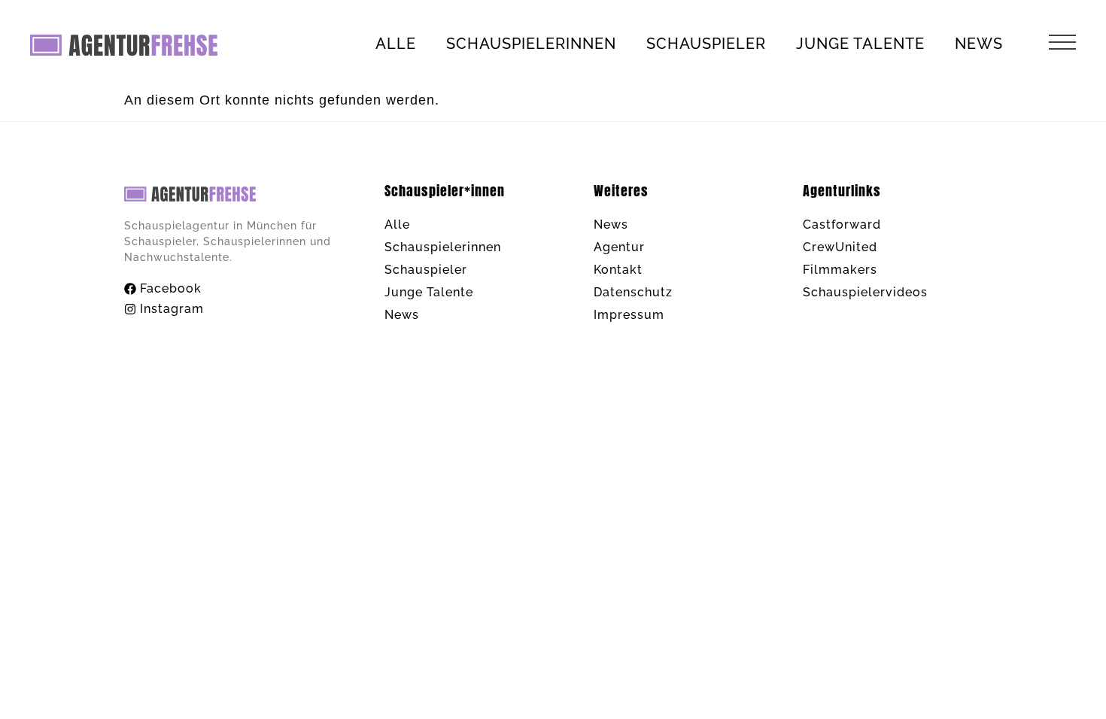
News (979, 44)
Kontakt (618, 269)
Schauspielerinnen (531, 44)
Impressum (629, 315)
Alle (395, 44)
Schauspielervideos (865, 292)
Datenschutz (633, 292)
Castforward (842, 224)
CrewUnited (840, 247)
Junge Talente (860, 44)
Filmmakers (840, 269)
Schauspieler (706, 44)
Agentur (619, 247)
